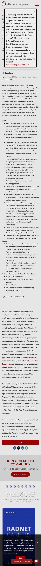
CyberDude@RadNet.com (17, 64)
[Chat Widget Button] (36, 561)
